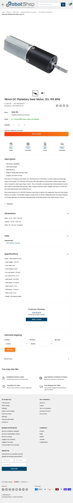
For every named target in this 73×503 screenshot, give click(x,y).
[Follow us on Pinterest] (13, 489)
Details (11, 150)
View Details (28, 150)
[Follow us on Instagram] (10, 489)
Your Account (6, 403)
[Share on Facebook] (57, 105)
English (24, 482)
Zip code (57, 339)
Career (42, 405)
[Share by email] (67, 105)
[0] (70, 4)
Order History (6, 405)
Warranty (4, 416)
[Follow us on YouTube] (16, 489)
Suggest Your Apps (7, 442)
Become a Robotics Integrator (10, 431)
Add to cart (36, 134)
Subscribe (14, 469)
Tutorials (42, 439)
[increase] (24, 125)
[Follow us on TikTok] (20, 489)
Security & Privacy (45, 411)
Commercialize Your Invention (10, 445)
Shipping (4, 408)
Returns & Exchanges (8, 411)
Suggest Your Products (8, 439)
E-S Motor (7, 103)
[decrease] (13, 125)
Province (32, 339)
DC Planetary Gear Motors (45, 12)
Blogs (41, 434)
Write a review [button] (36, 319)
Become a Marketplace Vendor (11, 434)
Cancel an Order (6, 414)
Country (7, 339)
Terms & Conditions (45, 408)
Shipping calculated (17, 115)
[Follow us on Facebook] (3, 489)
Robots (9, 12)
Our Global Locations (7, 482)
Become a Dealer (7, 436)
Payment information (8, 419)
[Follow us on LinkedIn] (23, 489)
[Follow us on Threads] (26, 489)
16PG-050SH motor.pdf (13, 243)
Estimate (10, 349)
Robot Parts (16, 12)
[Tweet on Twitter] (64, 105)
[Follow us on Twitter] (6, 489)
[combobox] (49, 4)
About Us (42, 403)
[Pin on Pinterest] (60, 105)
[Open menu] (3, 4)
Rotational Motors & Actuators (28, 12)
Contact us (5, 422)
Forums (42, 431)
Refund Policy (8, 359)
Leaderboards (44, 442)
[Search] (63, 4)
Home (3, 12)
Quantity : (7, 125)
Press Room (43, 414)
